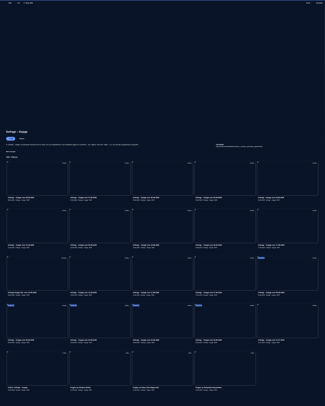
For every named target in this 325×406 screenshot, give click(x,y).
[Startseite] (162, 3)
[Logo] (306, 138)
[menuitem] (2, 3)
